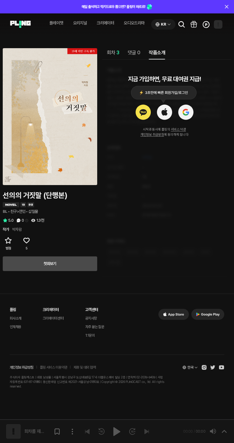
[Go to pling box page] (194, 24)
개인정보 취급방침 (152, 135)
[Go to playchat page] (20, 24)
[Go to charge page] (206, 24)
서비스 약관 (178, 129)
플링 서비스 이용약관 (53, 367)
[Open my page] (218, 24)
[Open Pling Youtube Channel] (221, 367)
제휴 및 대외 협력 (84, 367)
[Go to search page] (182, 24)
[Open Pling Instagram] (204, 367)
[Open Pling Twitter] (212, 367)
